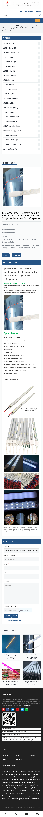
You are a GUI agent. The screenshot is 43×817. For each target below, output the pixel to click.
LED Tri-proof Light (10, 89)
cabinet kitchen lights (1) (28, 788)
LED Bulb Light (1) (29, 785)
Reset (15, 616)
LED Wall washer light (11, 117)
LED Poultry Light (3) (18, 779)
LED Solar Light (8, 80)
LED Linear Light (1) (10, 793)
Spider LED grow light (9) (12, 774)
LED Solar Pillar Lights (11, 140)
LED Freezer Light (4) (31, 779)
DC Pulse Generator (10, 149)
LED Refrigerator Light (22, 26)
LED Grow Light (8, 43)
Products (10, 26)
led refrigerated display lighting (13, 655)
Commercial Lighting (10, 108)
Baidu (17, 755)
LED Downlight (8, 112)
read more (27, 705)
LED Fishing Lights (10, 135)
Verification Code (11, 606)
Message (8, 581)
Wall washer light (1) (17, 782)
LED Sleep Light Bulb (10, 99)
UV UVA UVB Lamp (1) (20, 790)
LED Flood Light (9, 71)
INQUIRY (5, 255)
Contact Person (10, 555)
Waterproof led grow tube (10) (11, 771)
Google (32, 755)
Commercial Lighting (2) (24, 793)
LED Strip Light (8, 85)
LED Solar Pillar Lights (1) (16, 799)
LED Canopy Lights (10, 76)
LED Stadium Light (9, 62)
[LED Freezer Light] (32, 644)
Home (3, 26)
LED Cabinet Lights (10, 121)
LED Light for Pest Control (12, 144)
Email (6, 564)
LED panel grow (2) (26, 774)
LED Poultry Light (9, 48)
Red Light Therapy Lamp (12, 131)
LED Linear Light (9, 103)
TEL (5, 573)
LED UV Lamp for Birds (11, 126)
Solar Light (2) (15, 788)
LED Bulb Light (8, 94)
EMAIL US (16, 255)
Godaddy (4, 759)
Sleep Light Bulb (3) (17, 785)
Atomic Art (5, 755)
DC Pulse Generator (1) (32, 799)
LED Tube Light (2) (29, 782)
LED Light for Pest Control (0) (22, 796)
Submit (7, 616)
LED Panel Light (9, 66)
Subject (6, 547)
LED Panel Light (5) (29, 777)
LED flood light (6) (16, 777)
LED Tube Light (8, 57)
